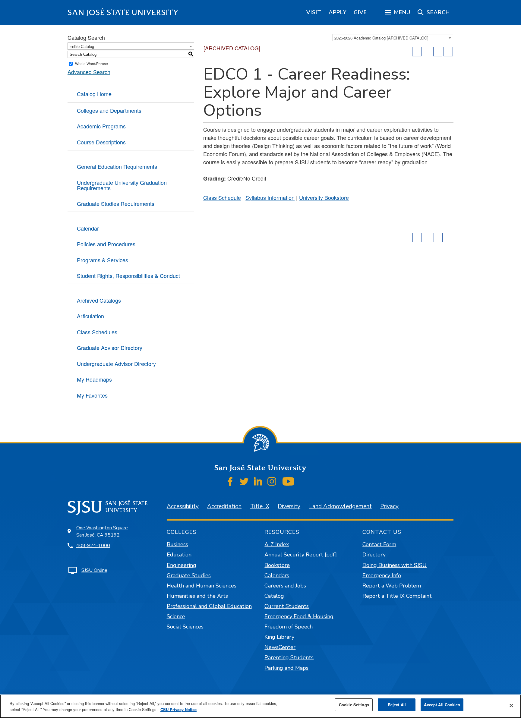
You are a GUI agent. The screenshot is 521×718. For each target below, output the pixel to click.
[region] (313, 12)
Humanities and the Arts (197, 596)
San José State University (123, 12)
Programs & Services (102, 260)
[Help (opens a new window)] (448, 51)
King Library (279, 637)
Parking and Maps (286, 668)
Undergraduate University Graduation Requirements (122, 185)
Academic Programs (101, 126)
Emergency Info (381, 575)
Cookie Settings (354, 704)
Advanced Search (89, 72)
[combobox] (393, 37)
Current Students (286, 606)
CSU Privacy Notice (178, 709)
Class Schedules (97, 332)
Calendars (276, 575)
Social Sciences (185, 626)
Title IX (259, 506)
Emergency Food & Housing (298, 616)
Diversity (289, 506)
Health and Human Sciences (201, 585)
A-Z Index (276, 544)
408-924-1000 (93, 545)
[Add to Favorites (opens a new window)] (417, 51)
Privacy (389, 506)
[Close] (511, 705)
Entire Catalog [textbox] (81, 46)
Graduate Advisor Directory (109, 347)
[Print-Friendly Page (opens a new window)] (438, 51)
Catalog (274, 596)
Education (179, 554)
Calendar (88, 228)
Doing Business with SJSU (394, 565)
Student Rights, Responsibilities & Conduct (128, 275)
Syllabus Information (270, 197)
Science (176, 616)
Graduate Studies (189, 575)
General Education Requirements (117, 166)
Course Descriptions (101, 142)
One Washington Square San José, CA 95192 (102, 531)
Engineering (181, 565)
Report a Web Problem (391, 585)
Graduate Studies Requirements (115, 203)
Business (177, 544)
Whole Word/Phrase (91, 63)
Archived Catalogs (99, 300)
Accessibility (183, 506)
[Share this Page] (427, 52)
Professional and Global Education (209, 606)
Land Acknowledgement (340, 506)
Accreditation (224, 506)
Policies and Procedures (106, 244)
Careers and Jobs (285, 585)
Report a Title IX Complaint (397, 596)
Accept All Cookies (442, 704)
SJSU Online (94, 570)
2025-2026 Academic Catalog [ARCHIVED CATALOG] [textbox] (381, 38)
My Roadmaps (94, 379)
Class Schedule (222, 197)
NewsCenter (279, 647)
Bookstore (277, 565)
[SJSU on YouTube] (288, 481)
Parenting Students (289, 657)
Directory (374, 554)
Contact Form (379, 544)
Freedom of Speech (288, 626)
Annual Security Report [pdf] (300, 554)
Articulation (90, 316)
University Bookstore (324, 197)
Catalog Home (94, 94)
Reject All (397, 704)
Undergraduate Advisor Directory (116, 363)
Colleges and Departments (109, 110)
